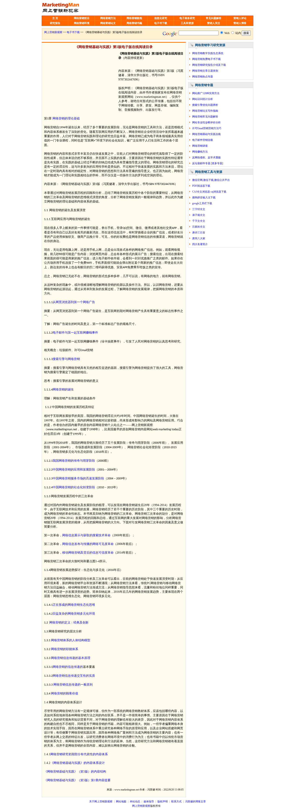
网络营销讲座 (200, 145)
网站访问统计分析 (202, 99)
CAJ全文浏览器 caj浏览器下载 (209, 191)
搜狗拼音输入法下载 (204, 197)
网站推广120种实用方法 (205, 93)
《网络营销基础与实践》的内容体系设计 (77, 763)
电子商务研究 (187, 18)
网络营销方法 (108, 18)
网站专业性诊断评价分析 (206, 122)
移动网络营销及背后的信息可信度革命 (88, 552)
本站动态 (135, 801)
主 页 (55, 18)
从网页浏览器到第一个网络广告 (74, 302)
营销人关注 (213, 23)
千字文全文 (198, 220)
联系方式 (176, 801)
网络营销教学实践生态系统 (207, 53)
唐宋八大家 (198, 238)
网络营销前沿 (81, 18)
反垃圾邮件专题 (201, 163)
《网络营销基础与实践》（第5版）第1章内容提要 (77, 780)
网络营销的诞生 (63, 389)
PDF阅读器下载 (201, 185)
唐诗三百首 (198, 232)
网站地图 (121, 801)
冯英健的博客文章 (195, 801)
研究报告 (55, 23)
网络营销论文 (108, 23)
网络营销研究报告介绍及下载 (209, 64)
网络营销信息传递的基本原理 (70, 658)
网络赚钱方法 (200, 151)
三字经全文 (198, 209)
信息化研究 (160, 18)
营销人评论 (239, 18)
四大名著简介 (200, 244)
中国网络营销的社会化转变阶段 (74, 487)
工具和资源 (187, 23)
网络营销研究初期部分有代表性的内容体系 (79, 754)
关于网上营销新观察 (101, 801)
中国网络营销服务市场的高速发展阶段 (78, 478)
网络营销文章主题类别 (205, 70)
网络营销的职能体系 (64, 649)
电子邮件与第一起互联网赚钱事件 (75, 332)
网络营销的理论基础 (66, 118)
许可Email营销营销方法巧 (206, 128)
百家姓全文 (198, 226)
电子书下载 (160, 23)
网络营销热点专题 (202, 76)
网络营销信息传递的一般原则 (73, 684)
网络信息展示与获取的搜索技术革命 (86, 535)
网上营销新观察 (53, 32)
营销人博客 (239, 23)
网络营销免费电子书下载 (206, 59)
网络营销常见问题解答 (205, 116)
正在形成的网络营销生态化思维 (74, 604)
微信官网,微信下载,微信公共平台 (211, 180)
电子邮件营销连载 (202, 139)
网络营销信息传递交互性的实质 (74, 675)
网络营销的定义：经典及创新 (69, 622)
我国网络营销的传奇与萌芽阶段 (74, 460)
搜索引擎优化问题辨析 (205, 104)
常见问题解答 (213, 18)
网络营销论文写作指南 (205, 110)
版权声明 (162, 801)
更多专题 (217, 163)
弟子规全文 (198, 215)
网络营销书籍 (134, 23)
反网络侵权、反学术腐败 (206, 157)
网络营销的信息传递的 (68, 666)
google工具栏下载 (202, 203)
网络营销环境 (81, 23)
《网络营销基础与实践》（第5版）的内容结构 (75, 771)
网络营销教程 (134, 18)
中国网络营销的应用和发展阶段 (74, 469)
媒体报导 (149, 801)
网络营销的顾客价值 (64, 693)
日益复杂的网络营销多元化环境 (74, 613)
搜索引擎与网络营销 (66, 359)
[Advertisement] (80, 81)
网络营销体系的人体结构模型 (70, 640)
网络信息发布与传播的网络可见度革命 (88, 544)
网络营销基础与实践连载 (206, 134)
